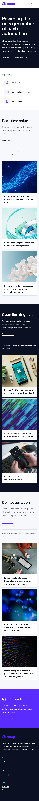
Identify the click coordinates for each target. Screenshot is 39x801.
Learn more (6, 58)
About (33, 4)
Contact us (6, 718)
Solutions (25, 4)
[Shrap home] (8, 3)
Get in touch (20, 58)
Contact (5, 793)
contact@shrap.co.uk (10, 775)
